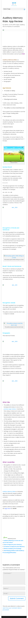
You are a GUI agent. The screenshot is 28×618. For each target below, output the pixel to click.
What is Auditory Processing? (12, 548)
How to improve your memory (13, 544)
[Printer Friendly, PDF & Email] (5, 537)
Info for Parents (7, 26)
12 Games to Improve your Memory (14, 546)
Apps (17, 24)
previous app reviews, (10, 409)
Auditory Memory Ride (9, 491)
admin (6, 24)
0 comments (16, 26)
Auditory (22, 24)
